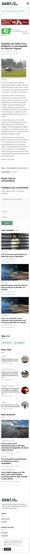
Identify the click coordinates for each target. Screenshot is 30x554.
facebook (8, 343)
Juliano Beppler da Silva (11, 51)
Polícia (9, 11)
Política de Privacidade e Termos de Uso (13, 545)
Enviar (7, 223)
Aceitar (7, 549)
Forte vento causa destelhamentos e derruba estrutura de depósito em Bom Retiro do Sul (14, 447)
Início (3, 11)
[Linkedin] (15, 172)
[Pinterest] (17, 172)
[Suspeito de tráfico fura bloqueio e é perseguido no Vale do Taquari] (13, 68)
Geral (4, 356)
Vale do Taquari (19, 11)
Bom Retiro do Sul (8, 369)
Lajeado (4, 316)
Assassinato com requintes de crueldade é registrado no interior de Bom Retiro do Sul (10, 391)
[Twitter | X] (13, 172)
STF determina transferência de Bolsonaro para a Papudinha (13, 461)
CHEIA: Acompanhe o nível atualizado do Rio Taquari (9, 360)
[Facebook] (11, 172)
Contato (4, 522)
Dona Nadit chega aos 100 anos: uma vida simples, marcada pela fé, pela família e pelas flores (14, 475)
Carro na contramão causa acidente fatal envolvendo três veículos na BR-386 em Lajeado (13, 320)
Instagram (4, 536)
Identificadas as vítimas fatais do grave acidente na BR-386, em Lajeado (14, 287)
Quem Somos (5, 519)
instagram (20, 343)
